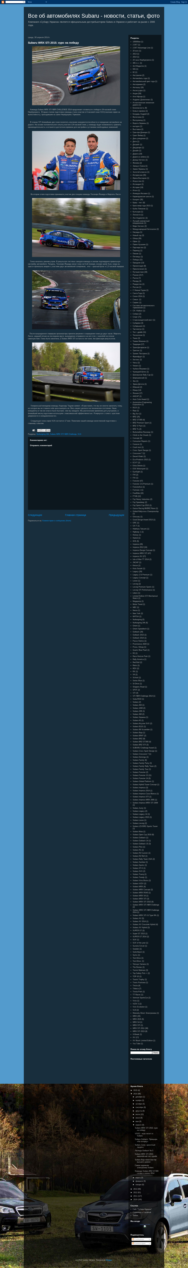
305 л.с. (136, 63)
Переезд (136, 251)
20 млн (135, 51)
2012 (135, 1192)
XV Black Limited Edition (143, 1041)
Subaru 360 (137, 714)
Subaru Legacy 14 (140, 814)
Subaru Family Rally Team (143, 766)
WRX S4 (136, 1022)
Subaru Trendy (138, 877)
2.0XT (135, 45)
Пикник (135, 254)
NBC (134, 607)
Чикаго (135, 366)
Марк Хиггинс (138, 226)
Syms (135, 955)
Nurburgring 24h (42, 434)
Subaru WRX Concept (141, 890)
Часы (135, 363)
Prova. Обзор (138, 647)
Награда (136, 232)
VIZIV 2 (136, 1004)
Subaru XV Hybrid (140, 927)
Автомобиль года (140, 78)
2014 (135, 57)
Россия (136, 287)
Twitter (135, 1215)
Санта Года (137, 293)
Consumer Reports (140, 441)
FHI (134, 475)
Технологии (137, 335)
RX (134, 671)
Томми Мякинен (139, 341)
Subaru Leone (138, 820)
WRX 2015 (137, 1019)
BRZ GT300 (137, 420)
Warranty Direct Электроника (144, 1013)
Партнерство (138, 247)
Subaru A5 (137, 720)
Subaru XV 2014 (139, 921)
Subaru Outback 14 (140, 841)
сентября (140, 1107)
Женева (136, 163)
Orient (135, 626)
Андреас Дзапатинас (141, 100)
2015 (135, 1090)
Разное (136, 275)
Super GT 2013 (139, 934)
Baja (134, 411)
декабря (139, 1097)
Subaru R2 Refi (139, 856)
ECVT (135, 463)
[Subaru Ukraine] (145, 1227)
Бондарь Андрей (140, 114)
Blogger (109, 1260)
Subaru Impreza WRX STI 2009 (145, 803)
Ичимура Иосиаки (140, 193)
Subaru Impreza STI (141, 797)
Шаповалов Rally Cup (141, 375)
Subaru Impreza (139, 788)
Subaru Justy (138, 808)
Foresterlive (137, 487)
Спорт (135, 317)
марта (138, 1178)
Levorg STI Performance (142, 590)
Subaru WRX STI (139, 899)
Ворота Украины (139, 123)
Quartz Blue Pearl (140, 650)
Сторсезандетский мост (142, 320)
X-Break (136, 1034)
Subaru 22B (137, 711)
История (136, 187)
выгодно (136, 126)
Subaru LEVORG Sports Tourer (145, 826)
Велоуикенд (138, 120)
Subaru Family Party (141, 763)
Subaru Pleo (137, 847)
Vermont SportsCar (140, 998)
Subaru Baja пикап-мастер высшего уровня (145, 1161)
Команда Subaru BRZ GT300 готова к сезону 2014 (146, 1172)
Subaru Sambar (139, 862)
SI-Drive (136, 684)
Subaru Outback (139, 838)
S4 (134, 674)
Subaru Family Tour (140, 769)
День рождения (139, 138)
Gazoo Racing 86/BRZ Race (144, 508)
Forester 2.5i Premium (141, 484)
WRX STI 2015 (139, 1031)
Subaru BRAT (138, 736)
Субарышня (137, 326)
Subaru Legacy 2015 (141, 817)
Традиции (137, 344)
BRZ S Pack (138, 426)
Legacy (135, 571)
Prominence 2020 (140, 644)
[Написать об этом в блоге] (41, 430)
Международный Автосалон (144, 229)
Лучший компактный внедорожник (141, 222)
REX (134, 668)
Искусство (137, 181)
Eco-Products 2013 (140, 460)
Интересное (137, 175)
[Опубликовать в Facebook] (46, 430)
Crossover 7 (137, 453)
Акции (135, 93)
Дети (135, 141)
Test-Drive (137, 958)
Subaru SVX (138, 871)
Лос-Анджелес (139, 218)
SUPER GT (137, 930)
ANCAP (136, 396)
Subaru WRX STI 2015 (142, 902)
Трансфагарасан (139, 347)
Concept (136, 438)
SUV (134, 940)
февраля (140, 1181)
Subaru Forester (139, 772)
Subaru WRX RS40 (140, 893)
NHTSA (136, 616)
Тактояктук (137, 329)
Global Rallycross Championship (146, 511)
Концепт (136, 200)
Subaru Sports (138, 865)
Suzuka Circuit (138, 946)
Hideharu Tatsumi (140, 529)
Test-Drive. (137, 961)
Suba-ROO (137, 699)
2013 (135, 54)
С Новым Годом (139, 290)
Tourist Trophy (138, 979)
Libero (135, 593)
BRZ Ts (136, 429)
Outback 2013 (138, 635)
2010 (135, 1199)
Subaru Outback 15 (140, 844)
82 (134, 72)
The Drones (137, 967)
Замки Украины (139, 169)
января (139, 1185)
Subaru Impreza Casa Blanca (144, 794)
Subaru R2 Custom (140, 853)
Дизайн (136, 151)
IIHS (134, 541)
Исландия (137, 184)
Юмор (135, 390)
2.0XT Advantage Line (141, 48)
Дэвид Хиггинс (139, 160)
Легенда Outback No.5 (144, 1151)
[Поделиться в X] (43, 430)
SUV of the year (139, 943)
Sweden (136, 949)
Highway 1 (137, 532)
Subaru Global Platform (142, 781)
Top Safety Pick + (140, 973)
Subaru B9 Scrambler (141, 729)
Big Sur (136, 414)
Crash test (137, 447)
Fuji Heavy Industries (141, 499)
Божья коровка (139, 111)
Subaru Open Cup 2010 (142, 835)
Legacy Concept (139, 578)
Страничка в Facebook (142, 1212)
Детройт (136, 144)
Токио (135, 338)
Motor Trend (137, 604)
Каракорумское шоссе (142, 196)
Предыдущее (116, 515)
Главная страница (75, 515)
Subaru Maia (138, 831)
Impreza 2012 (138, 547)
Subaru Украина (139, 717)
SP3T (135, 690)
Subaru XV (137, 918)
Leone (135, 581)
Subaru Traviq (138, 874)
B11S (135, 408)
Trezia (135, 985)
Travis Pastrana (139, 982)
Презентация (138, 266)
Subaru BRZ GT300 (140, 742)
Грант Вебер (138, 135)
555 (134, 69)
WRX (135, 1016)
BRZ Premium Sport (141, 423)
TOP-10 (136, 976)
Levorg (135, 584)
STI (134, 693)
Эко (134, 381)
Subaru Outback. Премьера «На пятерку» (146, 1140)
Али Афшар (138, 97)
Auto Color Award (139, 399)
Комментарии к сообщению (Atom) (56, 521)
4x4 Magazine (138, 66)
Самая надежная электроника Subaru (144, 1166)
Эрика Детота (138, 384)
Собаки (136, 314)
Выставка (137, 129)
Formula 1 (137, 490)
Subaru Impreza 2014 (141, 791)
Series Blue (137, 681)
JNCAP (136, 562)
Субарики (137, 323)
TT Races (137, 995)
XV (134, 1037)
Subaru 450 (137, 705)
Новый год (137, 235)
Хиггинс (136, 360)
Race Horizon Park (140, 656)
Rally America (138, 659)
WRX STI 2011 (139, 1028)
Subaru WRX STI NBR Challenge (63, 434)
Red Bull (136, 662)
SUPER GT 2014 (139, 937)
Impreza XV (137, 556)
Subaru (135, 702)
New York (136, 613)
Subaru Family (138, 760)
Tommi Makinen (139, 970)
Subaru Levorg (138, 823)
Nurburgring (137, 619)
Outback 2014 (138, 638)
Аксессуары (138, 90)
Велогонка (137, 117)
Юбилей (136, 387)
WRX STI (136, 1025)
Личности (137, 215)
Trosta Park (137, 992)
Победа (136, 260)
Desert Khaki (138, 456)
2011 (135, 1196)
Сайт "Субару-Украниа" (142, 1209)
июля (138, 1114)
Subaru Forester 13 (140, 775)
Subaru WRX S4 (139, 896)
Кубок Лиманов (139, 209)
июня (138, 1118)
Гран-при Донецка (140, 132)
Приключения (138, 269)
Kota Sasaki (137, 568)
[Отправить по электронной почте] (38, 430)
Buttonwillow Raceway (141, 432)
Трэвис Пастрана (140, 353)
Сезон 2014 (137, 296)
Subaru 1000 (138, 708)
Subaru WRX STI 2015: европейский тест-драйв (146, 1155)
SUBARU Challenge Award (143, 748)
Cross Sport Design (140, 450)
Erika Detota (138, 466)
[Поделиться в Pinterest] (49, 430)
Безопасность (138, 108)
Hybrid (135, 538)
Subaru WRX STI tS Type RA (144, 915)
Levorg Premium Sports (142, 587)
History (135, 535)
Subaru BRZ (137, 739)
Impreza (136, 544)
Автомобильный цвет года (144, 81)
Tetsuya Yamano (139, 964)
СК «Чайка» (137, 311)
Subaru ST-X (138, 868)
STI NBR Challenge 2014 (143, 696)
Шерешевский (138, 378)
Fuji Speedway (138, 502)
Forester (136, 481)
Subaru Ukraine (145, 1224)
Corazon (136, 444)
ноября (139, 1100)
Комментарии (139, 1243)
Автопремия (138, 84)
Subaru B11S (138, 726)
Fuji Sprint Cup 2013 (141, 505)
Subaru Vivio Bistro (140, 880)
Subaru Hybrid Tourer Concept (145, 784)
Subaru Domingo (139, 757)
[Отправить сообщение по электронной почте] (34, 430)
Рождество (137, 284)
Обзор (135, 238)
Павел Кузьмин (139, 244)
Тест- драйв (137, 332)
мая (137, 1121)
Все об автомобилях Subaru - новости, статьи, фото (94, 16)
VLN (79, 434)
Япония (136, 393)
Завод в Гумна (139, 166)
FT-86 (135, 496)
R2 (134, 653)
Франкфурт (137, 357)
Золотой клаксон (140, 172)
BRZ (134, 417)
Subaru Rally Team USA (142, 859)
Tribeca (136, 989)
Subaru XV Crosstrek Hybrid (144, 924)
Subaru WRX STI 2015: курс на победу (53, 42)
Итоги (135, 190)
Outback (136, 632)
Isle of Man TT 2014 (141, 559)
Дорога (135, 154)
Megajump (137, 601)
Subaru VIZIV (138, 883)
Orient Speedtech (140, 629)
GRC (135, 523)
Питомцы (136, 257)
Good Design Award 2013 (143, 520)
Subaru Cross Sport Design (143, 751)
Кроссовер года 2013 (141, 206)
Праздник (137, 263)
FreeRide (136, 493)
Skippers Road (138, 687)
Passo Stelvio (138, 641)
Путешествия (138, 272)
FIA (134, 478)
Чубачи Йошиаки (140, 369)
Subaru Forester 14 (140, 778)
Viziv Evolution (139, 1007)
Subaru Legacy (139, 811)
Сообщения (139, 1239)
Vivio (135, 1001)
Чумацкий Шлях (139, 372)
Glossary (136, 517)
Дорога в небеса (139, 157)
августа (139, 1111)
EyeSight (136, 472)
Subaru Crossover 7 (141, 754)
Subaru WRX (138, 887)
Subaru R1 (137, 850)
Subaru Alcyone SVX (141, 723)
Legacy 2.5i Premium (141, 575)
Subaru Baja (137, 733)
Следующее (35, 515)
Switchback (137, 952)
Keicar (135, 565)
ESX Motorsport (139, 469)
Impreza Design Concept (142, 550)
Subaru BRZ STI (139, 745)
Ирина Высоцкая (139, 178)
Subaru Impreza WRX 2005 (143, 800)
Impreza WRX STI (140, 553)
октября (139, 1104)
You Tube (136, 1044)
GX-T (135, 526)
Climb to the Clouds (140, 435)
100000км (137, 42)
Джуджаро (137, 148)
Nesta (135, 610)
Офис (135, 241)
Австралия (137, 75)
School (135, 678)
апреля (139, 1125)
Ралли (135, 278)
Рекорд (136, 281)
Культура (136, 212)
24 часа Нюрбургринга (142, 60)
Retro (135, 665)
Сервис (136, 302)
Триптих (136, 350)
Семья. (136, 299)
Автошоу (136, 87)
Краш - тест (137, 203)
